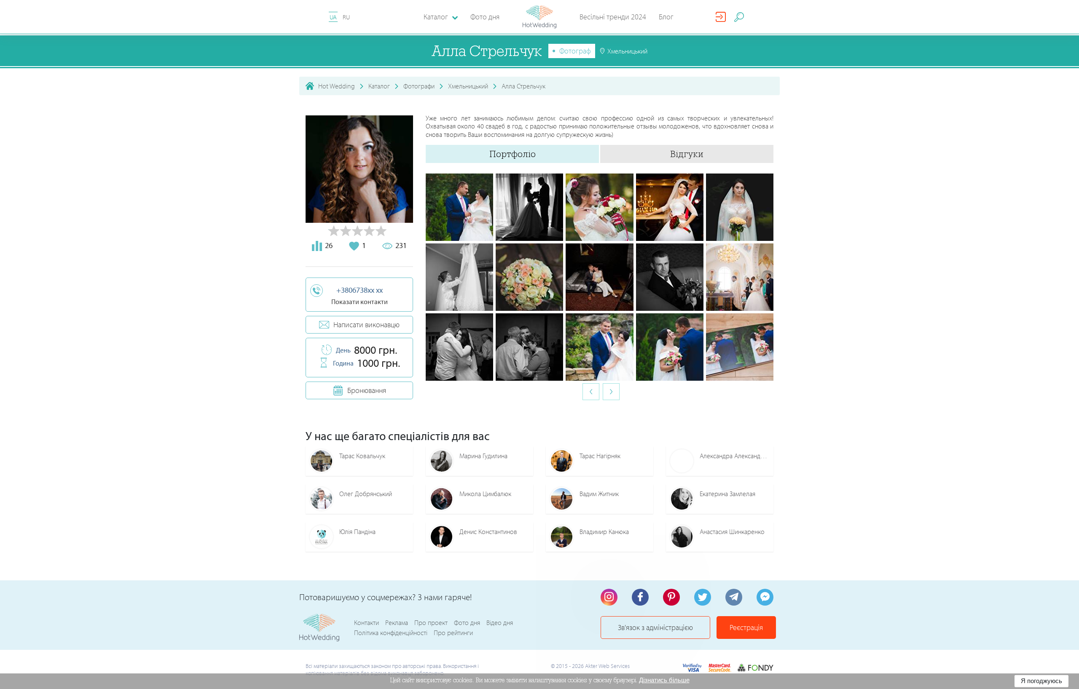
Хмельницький (468, 86)
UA (333, 17)
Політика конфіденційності (390, 632)
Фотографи (419, 86)
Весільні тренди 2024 (613, 16)
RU (346, 17)
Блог (666, 16)
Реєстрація (746, 627)
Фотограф (575, 51)
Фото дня (484, 16)
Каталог (379, 86)
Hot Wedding (336, 86)
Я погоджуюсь (1041, 680)
